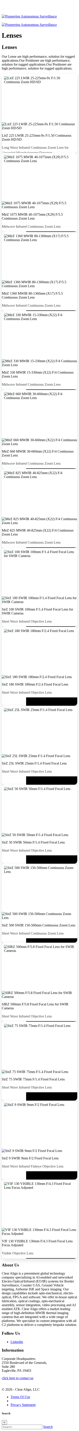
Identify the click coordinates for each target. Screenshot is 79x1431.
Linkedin (17, 1342)
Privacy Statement (23, 1405)
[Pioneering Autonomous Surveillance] (29, 16)
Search (48, 1427)
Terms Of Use (20, 1397)
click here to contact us (17, 1378)
